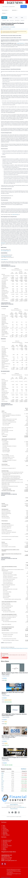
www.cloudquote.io (14, 804)
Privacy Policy (21, 807)
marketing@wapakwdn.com (11, 860)
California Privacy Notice (17, 871)
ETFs (16, 17)
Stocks (10, 17)
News (8, 20)
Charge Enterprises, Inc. (21, 43)
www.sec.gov (3, 242)
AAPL (2, 775)
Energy (6, 721)
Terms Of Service (13, 808)
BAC (2, 779)
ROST (6, 745)
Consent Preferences (5, 877)
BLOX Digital (10, 874)
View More (23, 768)
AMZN (2, 773)
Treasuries (22, 20)
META (2, 783)
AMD (2, 777)
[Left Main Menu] (2, 2)
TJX (7, 745)
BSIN (5, 680)
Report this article (5, 657)
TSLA (2, 790)
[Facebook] (12, 812)
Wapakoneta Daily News (15, 869)
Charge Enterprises (15, 214)
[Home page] (14, 2)
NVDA (2, 786)
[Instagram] (18, 812)
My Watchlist (14, 10)
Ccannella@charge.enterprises (6, 256)
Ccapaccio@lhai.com (4, 259)
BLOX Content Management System (15, 873)
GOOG (2, 781)
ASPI (5, 723)
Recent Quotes (4, 10)
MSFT (2, 785)
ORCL (2, 788)
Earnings (6, 743)
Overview (4, 20)
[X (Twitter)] (9, 812)
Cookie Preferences (10, 872)
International (17, 20)
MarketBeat (5, 678)
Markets (4, 17)
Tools (22, 17)
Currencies (12, 20)
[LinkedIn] (15, 812)
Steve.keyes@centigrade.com (6, 250)
